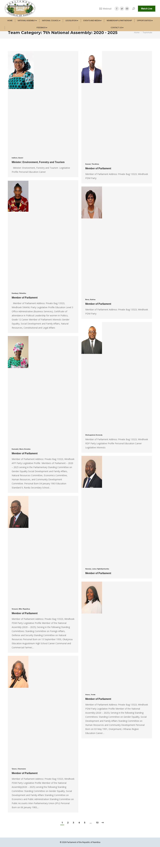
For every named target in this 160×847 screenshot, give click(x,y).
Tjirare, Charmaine (19, 769)
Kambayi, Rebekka (19, 293)
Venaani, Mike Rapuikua (21, 609)
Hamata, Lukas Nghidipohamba (97, 569)
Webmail (107, 8)
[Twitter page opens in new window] (122, 8)
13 (97, 822)
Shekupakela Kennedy (93, 435)
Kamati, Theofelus (92, 164)
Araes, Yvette (90, 694)
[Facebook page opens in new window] (117, 8)
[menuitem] (10, 21)
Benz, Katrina (90, 299)
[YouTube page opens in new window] (127, 8)
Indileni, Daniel (17, 158)
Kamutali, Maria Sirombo (21, 449)
